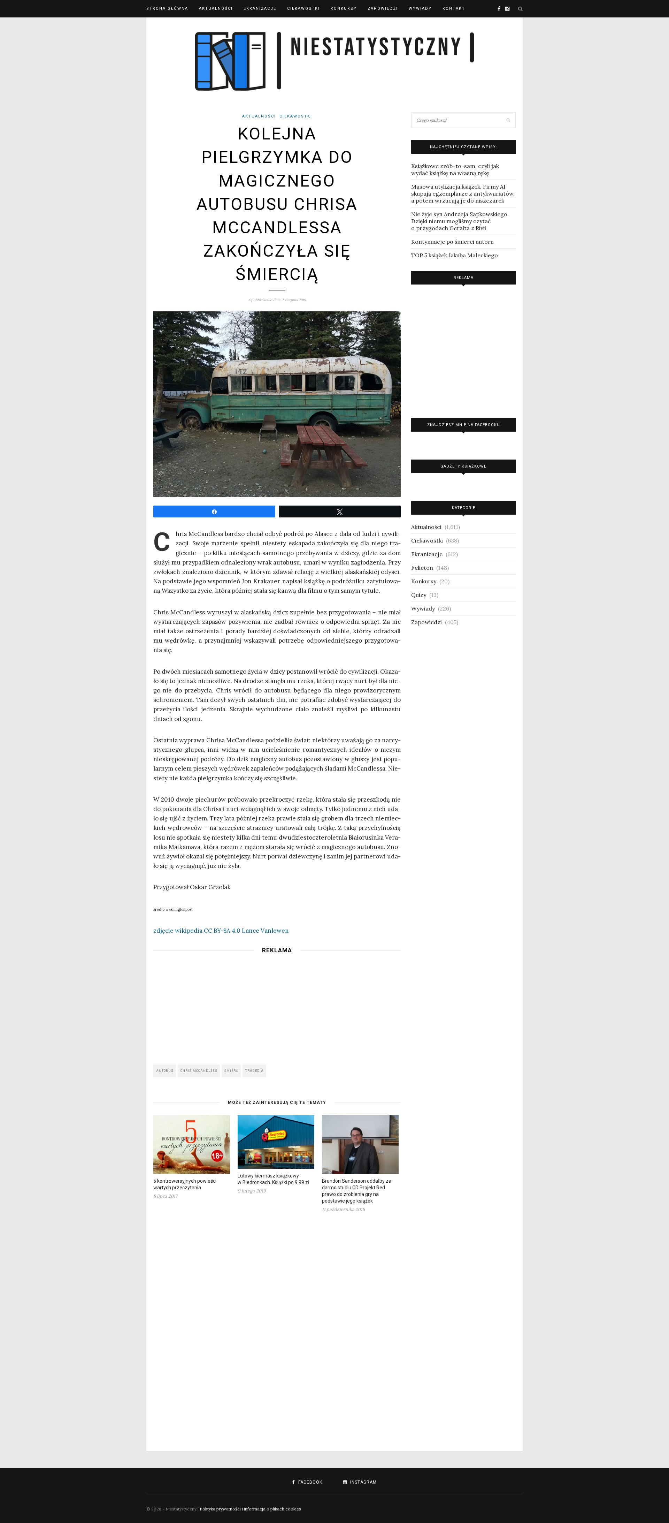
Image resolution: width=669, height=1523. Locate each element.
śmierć (231, 1071)
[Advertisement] (277, 1007)
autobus (165, 1071)
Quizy (418, 594)
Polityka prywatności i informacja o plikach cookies (250, 1508)
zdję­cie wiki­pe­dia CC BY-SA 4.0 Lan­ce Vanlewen (221, 930)
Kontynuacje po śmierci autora (452, 241)
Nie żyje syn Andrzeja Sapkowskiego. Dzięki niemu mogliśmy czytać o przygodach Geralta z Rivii (460, 221)
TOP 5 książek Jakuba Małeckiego (454, 255)
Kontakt (454, 8)
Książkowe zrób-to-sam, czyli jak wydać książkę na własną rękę (455, 169)
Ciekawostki (303, 8)
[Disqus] (277, 1327)
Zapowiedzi (383, 8)
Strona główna (167, 8)
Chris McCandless (198, 1071)
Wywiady (420, 8)
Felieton (422, 567)
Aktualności (216, 8)
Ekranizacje (260, 8)
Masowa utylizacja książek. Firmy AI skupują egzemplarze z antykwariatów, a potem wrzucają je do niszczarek (463, 193)
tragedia (254, 1071)
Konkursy (344, 8)
